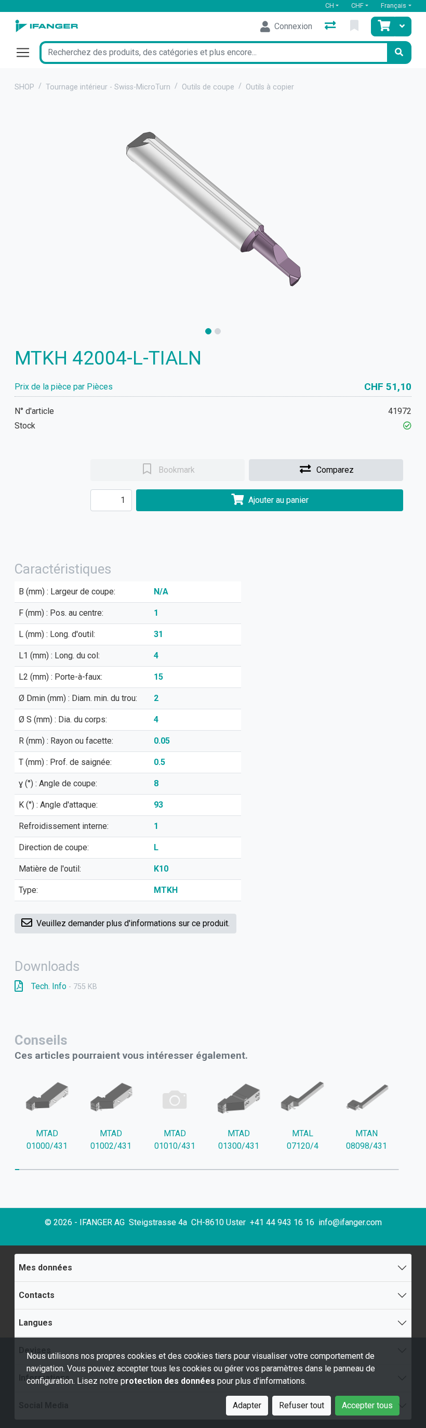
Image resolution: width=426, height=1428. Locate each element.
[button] (407, 426)
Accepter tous (367, 1405)
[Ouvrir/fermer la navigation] (27, 52)
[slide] (208, 331)
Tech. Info (64, 986)
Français (393, 5)
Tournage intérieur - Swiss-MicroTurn (108, 87)
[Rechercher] (399, 52)
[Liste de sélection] (355, 26)
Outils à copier (270, 87)
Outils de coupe (208, 87)
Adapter (247, 1405)
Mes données (45, 1268)
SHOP (24, 87)
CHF (357, 5)
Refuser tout (301, 1405)
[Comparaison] (331, 26)
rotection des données (170, 1381)
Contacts (37, 1295)
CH (329, 5)
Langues (35, 1323)
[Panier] (383, 26)
